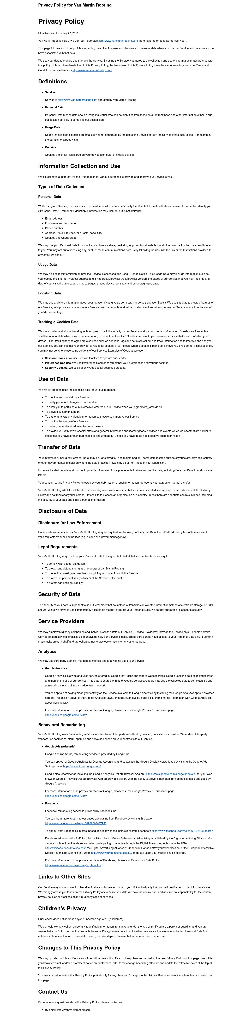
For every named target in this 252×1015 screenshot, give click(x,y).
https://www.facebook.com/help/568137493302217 (182, 831)
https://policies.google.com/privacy (66, 715)
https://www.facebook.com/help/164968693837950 (75, 823)
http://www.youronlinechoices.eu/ (111, 853)
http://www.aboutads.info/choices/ (65, 848)
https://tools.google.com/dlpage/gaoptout (170, 774)
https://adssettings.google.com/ (82, 766)
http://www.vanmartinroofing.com (118, 41)
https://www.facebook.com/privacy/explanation (73, 865)
